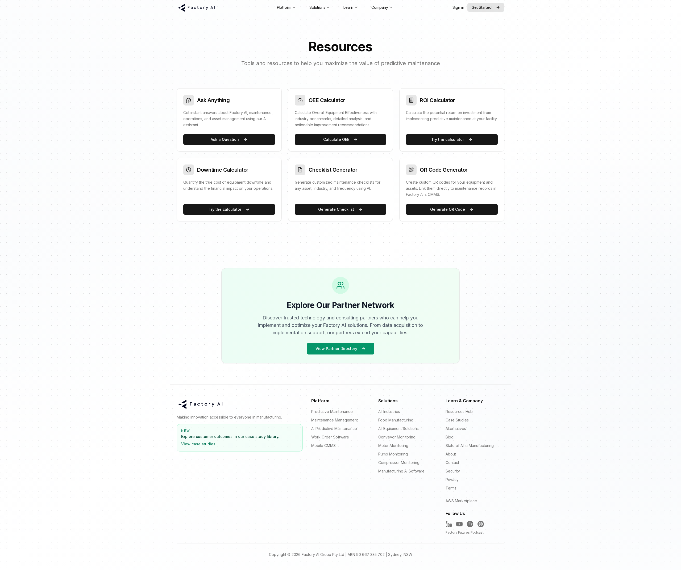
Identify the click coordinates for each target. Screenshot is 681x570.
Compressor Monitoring (399, 462)
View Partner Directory (336, 348)
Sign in (458, 7)
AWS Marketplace (461, 501)
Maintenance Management (334, 420)
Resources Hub (459, 411)
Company (379, 7)
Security (453, 471)
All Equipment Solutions (398, 428)
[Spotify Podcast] (470, 524)
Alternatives (456, 428)
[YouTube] (459, 524)
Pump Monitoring (393, 454)
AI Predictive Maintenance (334, 428)
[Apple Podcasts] (480, 524)
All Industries (389, 411)
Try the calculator (447, 139)
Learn (348, 7)
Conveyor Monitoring (397, 437)
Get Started (482, 7)
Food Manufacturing (395, 420)
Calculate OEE (336, 139)
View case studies (198, 444)
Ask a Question (225, 139)
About (451, 454)
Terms (451, 488)
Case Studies (457, 420)
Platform (284, 7)
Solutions (317, 7)
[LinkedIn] (449, 524)
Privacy (452, 479)
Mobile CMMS (323, 445)
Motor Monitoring (393, 445)
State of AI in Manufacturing (470, 445)
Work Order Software (330, 437)
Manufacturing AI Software (401, 471)
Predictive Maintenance (332, 411)
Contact (452, 462)
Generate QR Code (447, 209)
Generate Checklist (336, 209)
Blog (450, 437)
